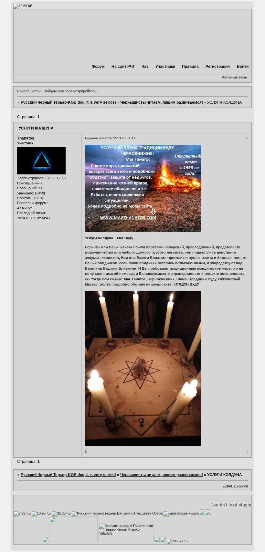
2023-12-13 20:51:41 (119, 138)
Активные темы (235, 77)
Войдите (50, 91)
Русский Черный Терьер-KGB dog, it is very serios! (68, 102)
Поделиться (94, 138)
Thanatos (25, 138)
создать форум (235, 485)
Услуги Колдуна (99, 238)
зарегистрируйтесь (80, 91)
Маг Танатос (135, 279)
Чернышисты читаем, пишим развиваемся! (161, 102)
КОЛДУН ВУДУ (186, 284)
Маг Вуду (125, 238)
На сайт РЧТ (123, 66)
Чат (145, 66)
